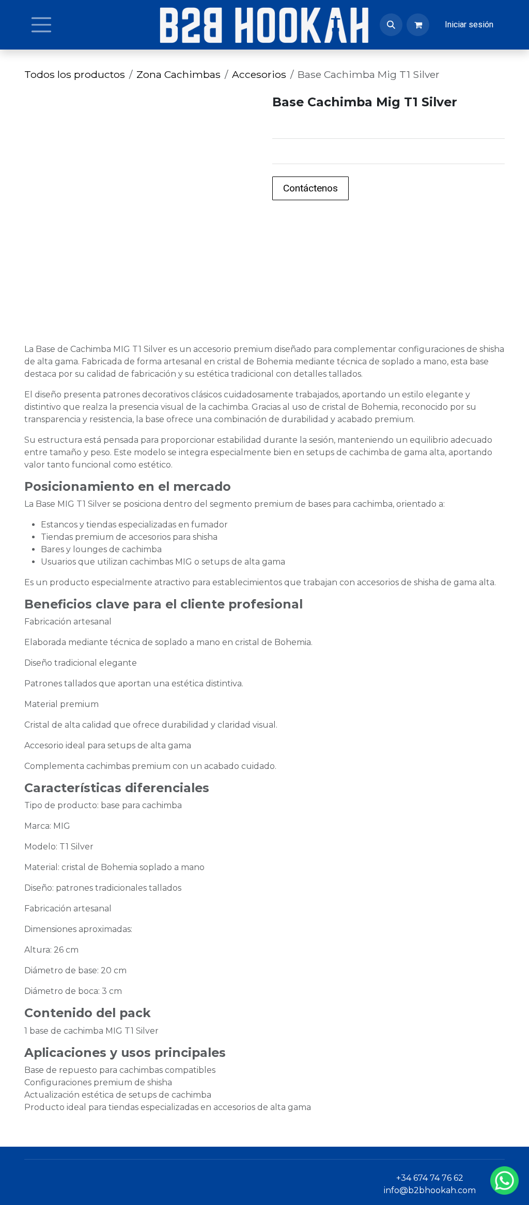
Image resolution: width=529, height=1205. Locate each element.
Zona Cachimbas (178, 74)
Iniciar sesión (469, 24)
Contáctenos (310, 188)
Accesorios (259, 74)
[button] (391, 24)
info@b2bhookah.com (430, 1190)
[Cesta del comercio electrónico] (418, 24)
